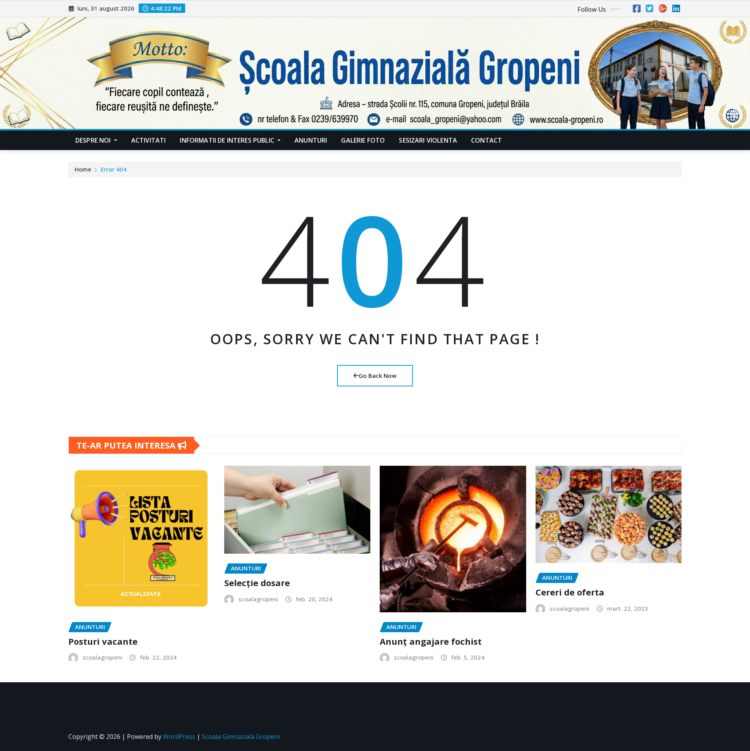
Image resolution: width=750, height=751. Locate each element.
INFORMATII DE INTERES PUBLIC (228, 140)
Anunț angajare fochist (431, 641)
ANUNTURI (311, 140)
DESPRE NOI (93, 140)
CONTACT (486, 140)
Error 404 (114, 169)
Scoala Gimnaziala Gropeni (241, 736)
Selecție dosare (257, 582)
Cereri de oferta (570, 592)
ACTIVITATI (148, 140)
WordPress (179, 736)
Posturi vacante (103, 641)
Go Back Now (377, 375)
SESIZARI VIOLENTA (428, 140)
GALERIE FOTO (363, 140)
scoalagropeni (102, 657)
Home (83, 169)
